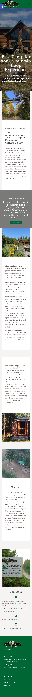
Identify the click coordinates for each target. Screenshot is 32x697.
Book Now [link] (7, 685)
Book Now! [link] (16, 222)
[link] (2, 6)
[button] (4, 567)
